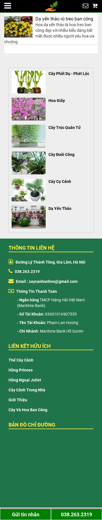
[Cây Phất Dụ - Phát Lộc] (29, 82)
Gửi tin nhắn (25, 514)
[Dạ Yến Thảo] (29, 217)
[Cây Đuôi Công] (29, 163)
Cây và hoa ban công (27, 410)
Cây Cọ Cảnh (59, 181)
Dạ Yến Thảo (59, 208)
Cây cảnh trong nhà (26, 390)
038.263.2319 (27, 271)
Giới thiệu (17, 400)
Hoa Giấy (56, 100)
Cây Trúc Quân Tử (64, 127)
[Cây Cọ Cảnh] (29, 190)
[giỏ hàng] (95, 5)
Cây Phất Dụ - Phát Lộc (68, 73)
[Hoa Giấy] (29, 109)
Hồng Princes (20, 370)
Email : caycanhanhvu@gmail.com (46, 281)
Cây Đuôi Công (61, 154)
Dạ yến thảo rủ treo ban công (64, 19)
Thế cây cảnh (20, 360)
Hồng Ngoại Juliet (24, 380)
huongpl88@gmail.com (85, 5)
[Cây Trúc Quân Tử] (29, 136)
